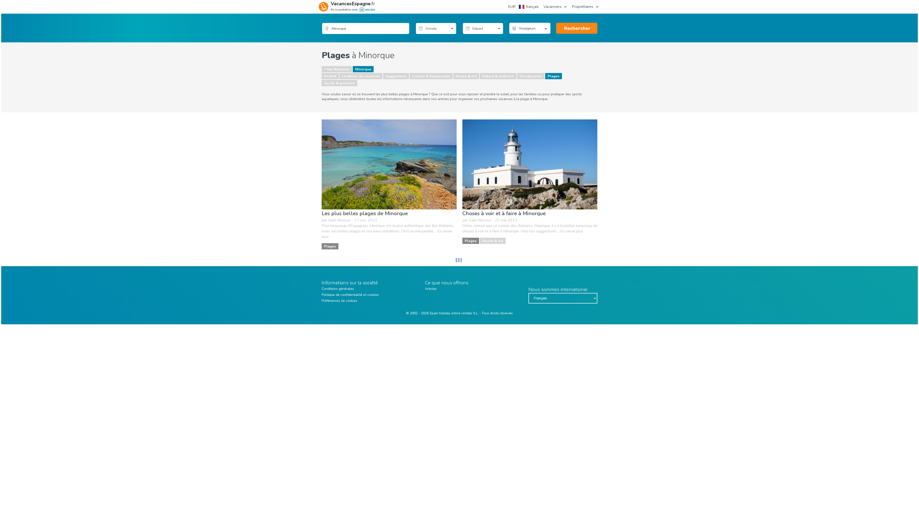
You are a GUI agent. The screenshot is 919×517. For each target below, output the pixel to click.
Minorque (363, 69)
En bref (330, 76)
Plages (554, 76)
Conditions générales (338, 289)
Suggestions (396, 76)
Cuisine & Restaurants (431, 76)
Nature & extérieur (498, 76)
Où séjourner (531, 76)
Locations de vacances (361, 76)
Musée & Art (466, 76)
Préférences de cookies (339, 300)
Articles (431, 289)
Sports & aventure (339, 83)
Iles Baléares (338, 69)
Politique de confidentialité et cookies (350, 294)
